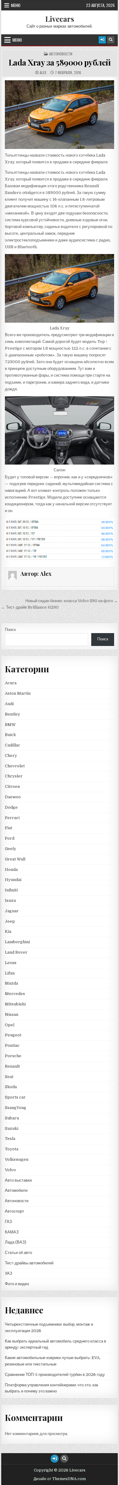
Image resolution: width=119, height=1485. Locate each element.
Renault (12, 1066)
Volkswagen (16, 1159)
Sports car (15, 1097)
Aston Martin (18, 693)
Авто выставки (18, 1180)
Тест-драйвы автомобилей (29, 1263)
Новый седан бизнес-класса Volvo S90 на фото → (71, 600)
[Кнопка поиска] (110, 40)
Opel (9, 1025)
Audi (9, 703)
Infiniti (11, 890)
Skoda (11, 1086)
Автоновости (60, 54)
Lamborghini (17, 942)
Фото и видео (17, 1284)
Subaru (12, 1118)
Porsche (13, 1056)
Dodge (11, 807)
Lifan (10, 973)
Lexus (10, 962)
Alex (43, 72)
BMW (10, 724)
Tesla (10, 1138)
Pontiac (12, 1045)
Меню (15, 5)
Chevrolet (15, 766)
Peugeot (13, 1035)
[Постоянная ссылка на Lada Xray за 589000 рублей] (59, 114)
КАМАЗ (12, 1232)
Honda (11, 869)
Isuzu (10, 900)
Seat (9, 1076)
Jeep (10, 921)
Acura (10, 683)
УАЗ (8, 1273)
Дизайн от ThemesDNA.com (60, 1479)
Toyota (11, 1149)
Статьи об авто (18, 1252)
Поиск (10, 629)
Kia (8, 931)
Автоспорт (14, 1211)
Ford (9, 838)
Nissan (11, 1014)
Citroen (12, 786)
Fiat (8, 828)
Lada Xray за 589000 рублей (60, 62)
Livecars (59, 19)
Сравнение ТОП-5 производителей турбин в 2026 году (55, 1374)
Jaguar (12, 911)
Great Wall (15, 859)
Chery (11, 755)
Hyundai (13, 879)
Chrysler (14, 776)
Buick (10, 734)
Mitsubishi (15, 1004)
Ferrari (12, 817)
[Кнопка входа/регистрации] (102, 40)
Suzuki (11, 1128)
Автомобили (16, 1190)
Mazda (11, 983)
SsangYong (15, 1107)
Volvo (10, 1170)
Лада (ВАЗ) (15, 1242)
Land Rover (16, 952)
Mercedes (15, 993)
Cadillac (12, 745)
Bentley (12, 714)
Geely (10, 848)
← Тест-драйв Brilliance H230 (30, 607)
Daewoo (13, 797)
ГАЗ (8, 1221)
